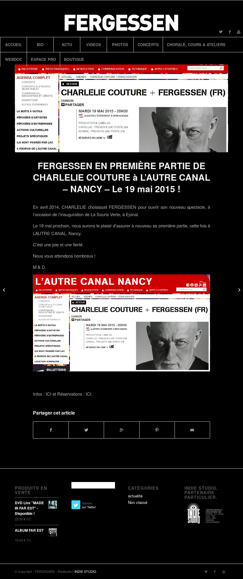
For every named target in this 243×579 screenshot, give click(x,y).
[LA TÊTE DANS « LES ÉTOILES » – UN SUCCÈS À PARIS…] (4, 289)
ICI (49, 394)
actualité (135, 496)
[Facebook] (229, 31)
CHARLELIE (74, 207)
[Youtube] (238, 31)
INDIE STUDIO (85, 571)
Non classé (137, 502)
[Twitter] (220, 31)
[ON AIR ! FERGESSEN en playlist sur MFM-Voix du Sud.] (238, 289)
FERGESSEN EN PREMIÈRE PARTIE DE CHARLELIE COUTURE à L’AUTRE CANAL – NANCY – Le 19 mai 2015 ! (121, 177)
